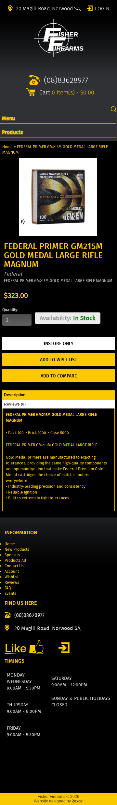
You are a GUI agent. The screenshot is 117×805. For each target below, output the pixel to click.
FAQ (8, 588)
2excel (78, 801)
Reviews (12, 582)
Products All (15, 560)
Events (10, 593)
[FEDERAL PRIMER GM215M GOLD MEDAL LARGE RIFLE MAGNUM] (58, 234)
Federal (13, 273)
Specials (12, 555)
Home (7, 146)
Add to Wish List (58, 359)
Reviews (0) (15, 404)
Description (14, 395)
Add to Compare (59, 376)
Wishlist (12, 577)
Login (102, 8)
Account (12, 571)
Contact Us (14, 566)
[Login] (64, 647)
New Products (17, 549)
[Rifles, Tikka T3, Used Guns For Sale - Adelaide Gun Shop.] (59, 56)
